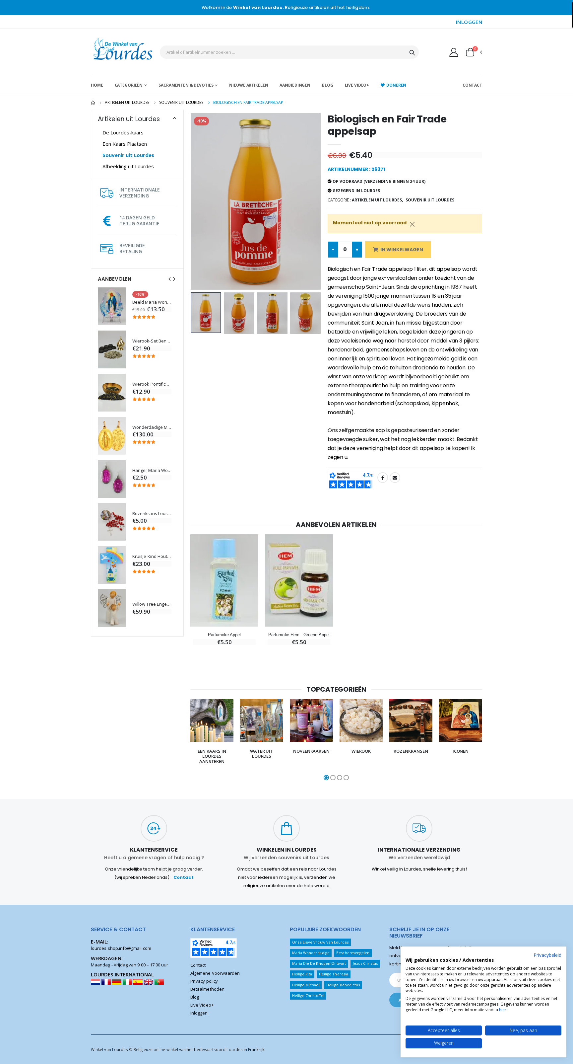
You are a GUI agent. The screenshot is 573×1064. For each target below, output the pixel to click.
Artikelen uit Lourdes (127, 102)
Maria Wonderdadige (311, 952)
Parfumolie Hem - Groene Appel (299, 634)
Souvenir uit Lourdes (181, 102)
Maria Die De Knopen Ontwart (319, 963)
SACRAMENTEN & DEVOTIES (186, 85)
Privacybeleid (547, 955)
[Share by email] (395, 477)
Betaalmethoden (207, 989)
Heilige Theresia (333, 973)
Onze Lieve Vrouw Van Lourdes (320, 942)
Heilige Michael (306, 984)
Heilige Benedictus (343, 984)
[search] (412, 52)
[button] (473, 52)
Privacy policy (204, 981)
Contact (472, 85)
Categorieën (129, 85)
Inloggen (199, 1013)
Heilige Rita (302, 973)
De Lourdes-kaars (123, 132)
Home (97, 85)
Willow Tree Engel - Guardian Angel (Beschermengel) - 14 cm (151, 604)
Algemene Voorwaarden (215, 973)
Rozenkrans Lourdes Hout (151, 513)
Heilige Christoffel (308, 995)
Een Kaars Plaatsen (124, 143)
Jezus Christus (365, 963)
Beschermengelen (352, 952)
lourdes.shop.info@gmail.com (121, 948)
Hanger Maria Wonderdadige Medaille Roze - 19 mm (151, 470)
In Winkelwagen (401, 249)
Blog (327, 85)
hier (502, 1010)
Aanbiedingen (295, 85)
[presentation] (169, 279)
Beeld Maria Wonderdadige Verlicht (151, 302)
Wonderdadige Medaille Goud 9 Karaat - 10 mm (151, 427)
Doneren (396, 85)
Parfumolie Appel (224, 634)
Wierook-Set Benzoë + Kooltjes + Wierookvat (151, 341)
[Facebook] (382, 477)
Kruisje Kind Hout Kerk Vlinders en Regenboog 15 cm (151, 556)
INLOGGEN (469, 22)
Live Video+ (357, 85)
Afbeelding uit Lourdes (128, 166)
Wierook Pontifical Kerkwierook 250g (151, 384)
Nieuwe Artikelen (248, 85)
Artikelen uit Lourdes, (377, 200)
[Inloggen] (453, 52)
